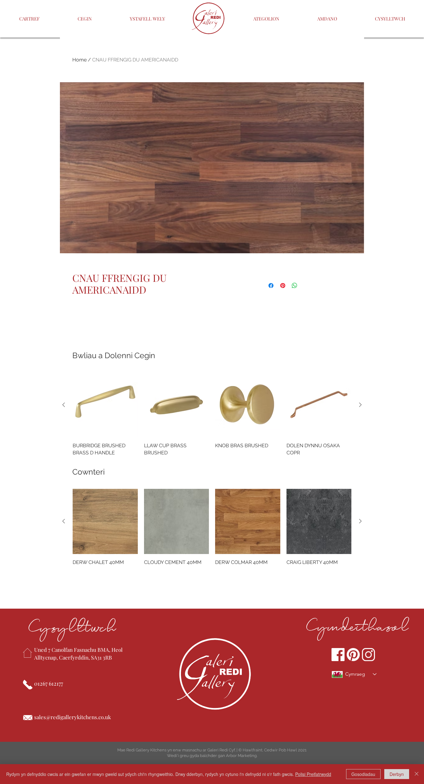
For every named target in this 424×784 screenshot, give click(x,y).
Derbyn (397, 774)
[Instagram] (368, 654)
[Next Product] (360, 404)
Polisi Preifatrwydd (313, 774)
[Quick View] (105, 405)
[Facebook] (338, 654)
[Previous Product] (63, 404)
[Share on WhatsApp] (294, 285)
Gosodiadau (363, 774)
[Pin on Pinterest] (282, 285)
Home (79, 60)
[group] (212, 414)
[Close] (416, 774)
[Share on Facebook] (271, 285)
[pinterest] (353, 654)
